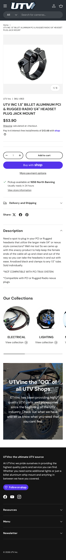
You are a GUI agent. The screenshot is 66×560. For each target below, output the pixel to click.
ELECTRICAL (17, 337)
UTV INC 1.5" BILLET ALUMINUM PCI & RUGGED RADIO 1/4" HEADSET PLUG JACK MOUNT (32, 28)
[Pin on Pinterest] (27, 214)
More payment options (33, 173)
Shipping (7, 125)
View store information (19, 190)
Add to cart (44, 155)
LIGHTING (46, 337)
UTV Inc (7, 98)
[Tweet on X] (14, 214)
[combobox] (33, 14)
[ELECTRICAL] (16, 319)
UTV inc (14, 552)
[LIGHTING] (46, 319)
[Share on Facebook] (20, 214)
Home (5, 25)
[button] (60, 5)
